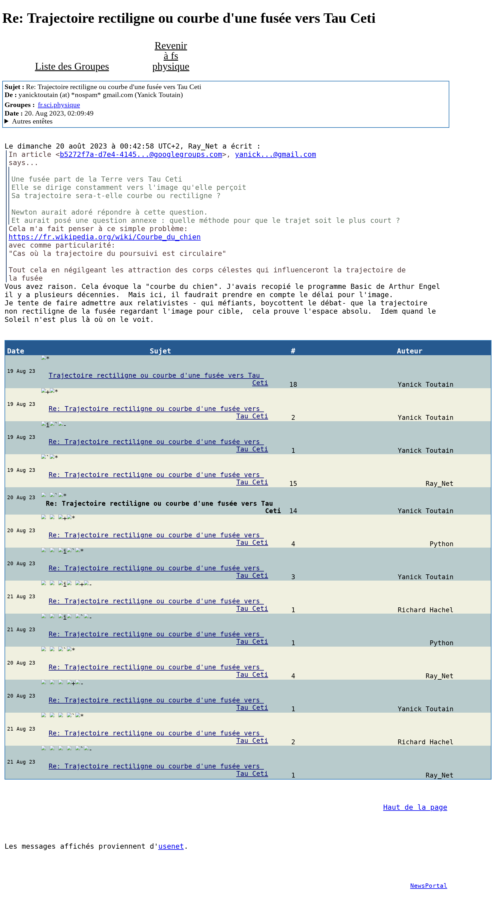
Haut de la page (415, 807)
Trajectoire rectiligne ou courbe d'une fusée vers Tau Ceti (158, 379)
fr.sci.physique (59, 104)
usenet (171, 846)
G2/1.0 (121, 121)
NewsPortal (428, 885)
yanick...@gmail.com (275, 154)
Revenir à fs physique (170, 56)
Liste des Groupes (72, 66)
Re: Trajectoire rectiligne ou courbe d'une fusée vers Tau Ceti (158, 412)
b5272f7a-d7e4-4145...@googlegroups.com (141, 154)
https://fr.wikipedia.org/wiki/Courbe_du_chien (105, 237)
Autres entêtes (32, 121)
